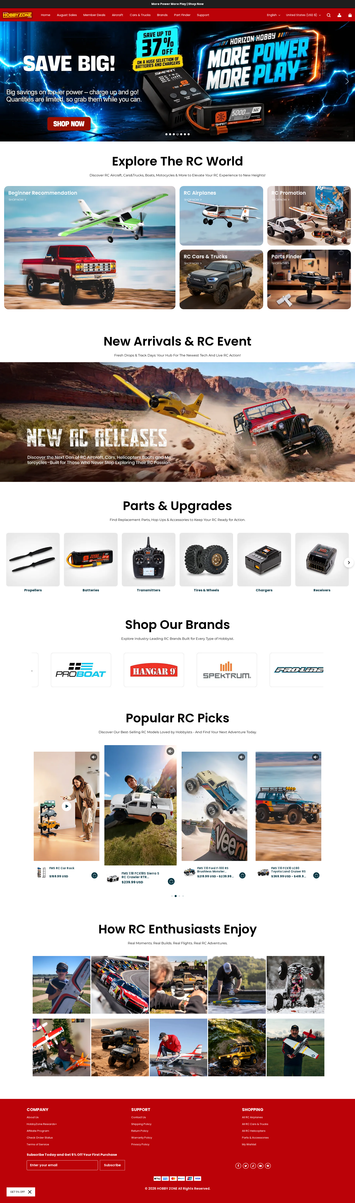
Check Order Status (40, 1138)
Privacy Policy (140, 1144)
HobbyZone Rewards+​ (42, 1124)
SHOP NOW (16, 199)
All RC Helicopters (253, 1131)
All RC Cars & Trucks (255, 1124)
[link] (203, 15)
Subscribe (112, 1165)
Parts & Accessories (255, 1138)
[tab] (166, 134)
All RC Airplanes (252, 1117)
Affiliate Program (38, 1131)
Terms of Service (38, 1144)
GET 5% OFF (17, 1191)
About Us (33, 1117)
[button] (329, 15)
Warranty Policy (141, 1138)
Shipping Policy (141, 1124)
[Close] (29, 1192)
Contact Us (138, 1117)
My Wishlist (249, 1144)
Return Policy (139, 1131)
